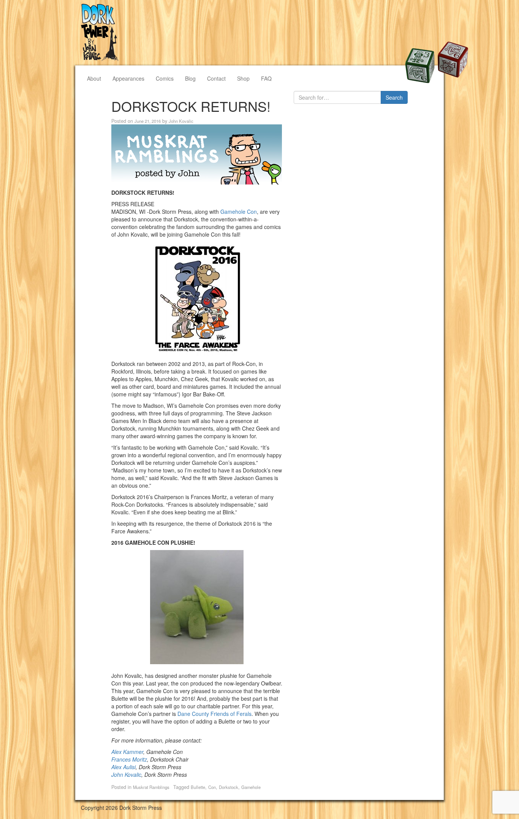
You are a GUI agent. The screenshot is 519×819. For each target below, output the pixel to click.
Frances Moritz (129, 759)
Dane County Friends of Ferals (214, 713)
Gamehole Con (238, 211)
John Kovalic (181, 121)
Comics (165, 78)
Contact (216, 78)
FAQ (266, 78)
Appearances (128, 78)
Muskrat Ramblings (151, 787)
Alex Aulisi (123, 767)
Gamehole (251, 787)
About (94, 78)
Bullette (198, 787)
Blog (190, 78)
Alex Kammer (127, 751)
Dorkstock (228, 787)
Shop (243, 78)
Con (212, 787)
